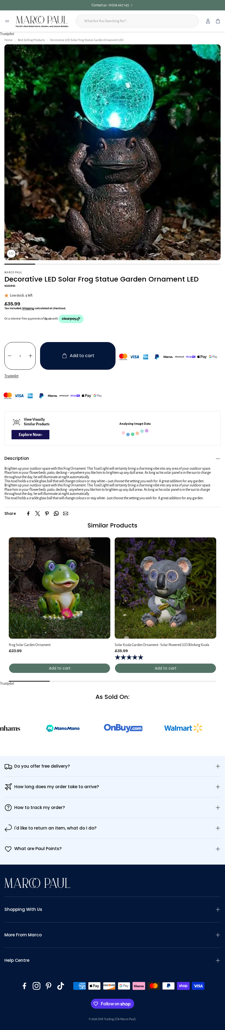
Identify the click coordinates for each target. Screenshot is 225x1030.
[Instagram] (36, 986)
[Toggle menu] (7, 21)
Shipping (28, 308)
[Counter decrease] (10, 356)
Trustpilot (7, 34)
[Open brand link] (23, 728)
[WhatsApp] (56, 513)
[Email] (65, 513)
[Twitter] (37, 513)
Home (8, 40)
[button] (112, 458)
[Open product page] (59, 588)
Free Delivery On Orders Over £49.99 (110, 5)
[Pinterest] (46, 513)
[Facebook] (28, 513)
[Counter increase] (30, 356)
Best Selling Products (31, 40)
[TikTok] (60, 986)
